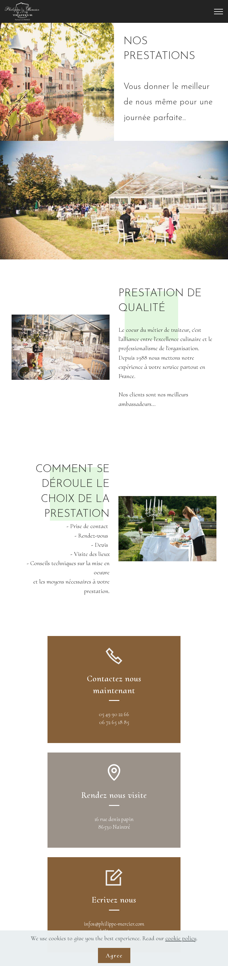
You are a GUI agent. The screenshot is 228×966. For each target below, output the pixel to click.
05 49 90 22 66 (114, 714)
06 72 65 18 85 (114, 722)
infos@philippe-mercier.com (114, 923)
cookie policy (180, 938)
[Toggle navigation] (218, 12)
